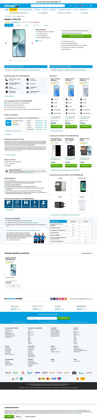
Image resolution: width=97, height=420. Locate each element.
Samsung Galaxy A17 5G (10, 336)
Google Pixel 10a (8, 337)
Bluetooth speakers (31, 355)
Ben (28, 331)
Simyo (29, 341)
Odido (29, 338)
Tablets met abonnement (10, 354)
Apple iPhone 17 (8, 329)
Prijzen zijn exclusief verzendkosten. (63, 384)
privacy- (71, 413)
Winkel (52, 359)
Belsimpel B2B (76, 348)
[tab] (10, 60)
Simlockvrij (40, 40)
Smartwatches (30, 354)
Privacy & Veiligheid (31, 362)
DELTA (29, 333)
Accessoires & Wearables (64, 9)
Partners (31, 387)
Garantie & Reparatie (9, 363)
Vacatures (30, 366)
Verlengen (52, 9)
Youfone (29, 343)
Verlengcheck (53, 348)
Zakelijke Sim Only (77, 351)
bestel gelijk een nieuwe (29, 172)
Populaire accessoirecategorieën (78, 70)
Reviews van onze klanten (34, 70)
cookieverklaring (77, 413)
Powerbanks (30, 350)
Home (5, 16)
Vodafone (30, 342)
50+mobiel (30, 329)
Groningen (53, 361)
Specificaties (15, 70)
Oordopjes (30, 351)
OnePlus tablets (8, 351)
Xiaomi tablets (8, 350)
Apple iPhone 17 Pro (9, 331)
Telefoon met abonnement (25, 9)
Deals (75, 359)
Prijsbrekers (13, 9)
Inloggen (76, 5)
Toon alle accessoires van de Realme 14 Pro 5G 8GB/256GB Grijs (65, 170)
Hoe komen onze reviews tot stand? (13, 130)
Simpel (29, 339)
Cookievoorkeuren (56, 387)
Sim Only (45, 9)
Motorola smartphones (55, 334)
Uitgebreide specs (10, 96)
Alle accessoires (31, 356)
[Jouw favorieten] (87, 5)
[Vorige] (5, 43)
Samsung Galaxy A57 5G (10, 334)
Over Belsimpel (31, 361)
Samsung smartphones (55, 331)
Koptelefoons (30, 353)
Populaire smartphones (11, 328)
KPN (29, 336)
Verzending (7, 361)
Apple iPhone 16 (8, 332)
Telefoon (10, 16)
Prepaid (52, 350)
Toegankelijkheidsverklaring (33, 363)
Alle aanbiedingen (77, 361)
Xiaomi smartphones (55, 333)
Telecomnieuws (54, 349)
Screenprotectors (31, 349)
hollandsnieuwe (31, 334)
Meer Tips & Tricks (10, 209)
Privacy (44, 387)
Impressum (49, 387)
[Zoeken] (64, 6)
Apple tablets (7, 348)
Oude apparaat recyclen (55, 351)
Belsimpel (30, 359)
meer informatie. (63, 385)
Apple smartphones (54, 329)
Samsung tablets (8, 349)
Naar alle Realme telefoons (57, 130)
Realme (14, 16)
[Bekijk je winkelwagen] (91, 5)
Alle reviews (8, 134)
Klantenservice (83, 9)
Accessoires (67, 70)
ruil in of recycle (80, 47)
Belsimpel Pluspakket (33, 222)
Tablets (75, 9)
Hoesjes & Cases (31, 348)
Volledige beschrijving (11, 154)
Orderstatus (7, 362)
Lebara (29, 337)
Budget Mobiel (30, 332)
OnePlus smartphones (55, 332)
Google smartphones (55, 336)
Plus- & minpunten (23, 70)
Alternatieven (61, 70)
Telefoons (37, 9)
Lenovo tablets (8, 353)
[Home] (6, 9)
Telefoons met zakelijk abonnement (80, 350)
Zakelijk (76, 346)
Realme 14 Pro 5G (20, 16)
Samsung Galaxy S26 (9, 333)
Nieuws (27, 387)
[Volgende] (32, 43)
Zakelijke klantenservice (78, 349)
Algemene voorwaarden (65, 387)
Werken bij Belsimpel (38, 387)
